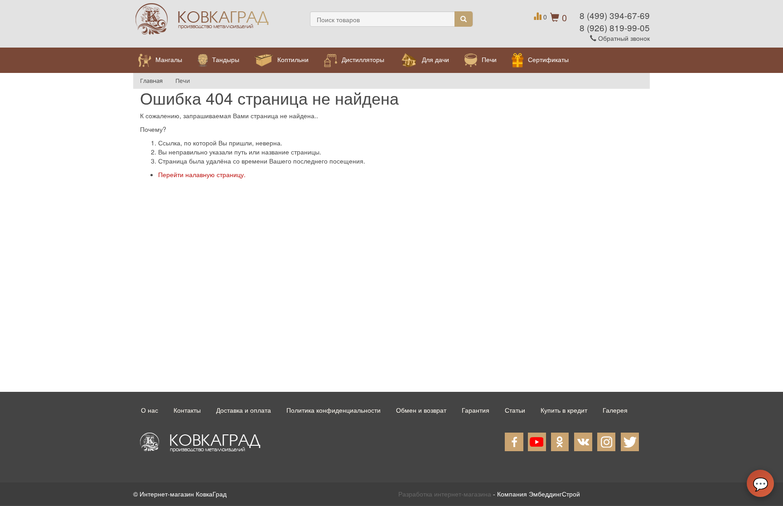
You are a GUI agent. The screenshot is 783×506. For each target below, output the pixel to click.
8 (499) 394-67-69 (615, 15)
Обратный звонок (623, 38)
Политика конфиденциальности (333, 409)
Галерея (615, 409)
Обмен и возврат (421, 409)
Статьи (515, 409)
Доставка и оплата (243, 409)
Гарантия (475, 409)
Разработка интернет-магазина (444, 493)
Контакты (187, 409)
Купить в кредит (564, 409)
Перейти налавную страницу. (202, 174)
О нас (149, 409)
